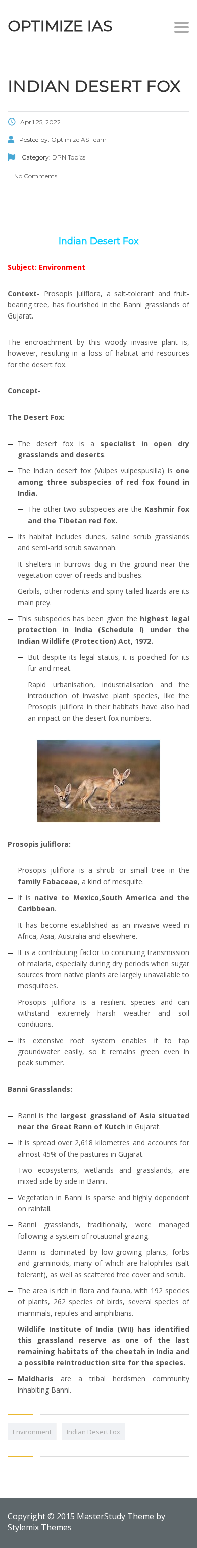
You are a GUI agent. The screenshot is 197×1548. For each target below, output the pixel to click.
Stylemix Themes (40, 1527)
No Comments (35, 176)
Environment (32, 1431)
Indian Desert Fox (93, 1431)
